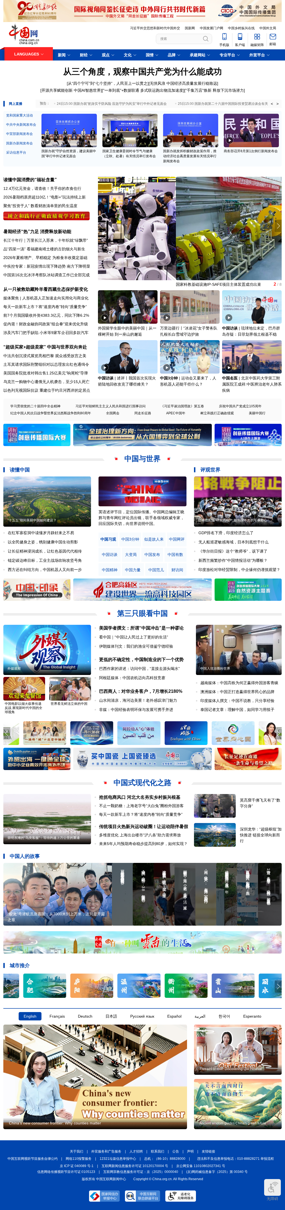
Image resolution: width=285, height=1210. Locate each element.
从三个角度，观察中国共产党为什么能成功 (142, 71)
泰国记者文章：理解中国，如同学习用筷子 (237, 709)
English (30, 1016)
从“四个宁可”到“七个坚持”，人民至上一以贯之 (108, 83)
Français (57, 1016)
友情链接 (208, 1151)
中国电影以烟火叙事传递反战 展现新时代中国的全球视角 (23, 708)
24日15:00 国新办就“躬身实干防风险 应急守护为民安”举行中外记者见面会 (112, 104)
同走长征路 (142, 413)
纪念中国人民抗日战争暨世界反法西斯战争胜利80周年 (50, 413)
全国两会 (112, 413)
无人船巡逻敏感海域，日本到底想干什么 (233, 542)
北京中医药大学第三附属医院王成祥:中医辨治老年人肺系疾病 (252, 384)
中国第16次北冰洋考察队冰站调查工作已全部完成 (46, 275)
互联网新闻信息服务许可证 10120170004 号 (135, 1166)
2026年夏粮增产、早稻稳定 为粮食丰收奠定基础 (45, 257)
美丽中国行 (257, 413)
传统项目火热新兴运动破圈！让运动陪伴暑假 (143, 826)
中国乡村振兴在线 (241, 28)
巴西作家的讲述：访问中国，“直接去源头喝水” (139, 668)
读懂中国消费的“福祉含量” (30, 179)
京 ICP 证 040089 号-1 (77, 1166)
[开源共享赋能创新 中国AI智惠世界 (70, 90)
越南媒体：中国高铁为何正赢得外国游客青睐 (239, 683)
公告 (175, 1151)
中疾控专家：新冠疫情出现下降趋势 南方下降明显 (46, 266)
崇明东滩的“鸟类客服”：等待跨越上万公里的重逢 (44, 838)
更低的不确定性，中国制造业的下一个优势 (141, 659)
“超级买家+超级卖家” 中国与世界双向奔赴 (45, 347)
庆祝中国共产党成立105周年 (240, 406)
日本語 (111, 1016)
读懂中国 (20, 470)
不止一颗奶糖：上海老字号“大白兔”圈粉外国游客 (141, 806)
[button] (278, 226)
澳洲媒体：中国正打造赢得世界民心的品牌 (237, 691)
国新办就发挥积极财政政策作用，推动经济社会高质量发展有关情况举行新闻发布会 (190, 156)
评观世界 (210, 470)
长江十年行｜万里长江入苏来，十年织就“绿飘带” (45, 240)
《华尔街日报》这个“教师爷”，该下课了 (232, 551)
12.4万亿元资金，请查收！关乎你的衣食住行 (42, 188)
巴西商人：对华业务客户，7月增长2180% (140, 691)
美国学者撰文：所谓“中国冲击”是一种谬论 (141, 628)
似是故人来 (154, 539)
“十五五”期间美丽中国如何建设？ (32, 520)
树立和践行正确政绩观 (217, 413)
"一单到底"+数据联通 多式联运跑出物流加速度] (143, 90)
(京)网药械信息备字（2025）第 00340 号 (217, 1172)
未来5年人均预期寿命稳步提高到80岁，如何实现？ (143, 843)
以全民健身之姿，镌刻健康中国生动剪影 (43, 542)
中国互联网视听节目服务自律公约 (33, 1159)
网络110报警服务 (79, 1159)
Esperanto (252, 1016)
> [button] (277, 103)
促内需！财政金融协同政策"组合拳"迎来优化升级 (45, 324)
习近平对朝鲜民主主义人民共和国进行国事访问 (110, 406)
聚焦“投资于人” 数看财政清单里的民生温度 (40, 206)
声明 (190, 1151)
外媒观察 (14, 669)
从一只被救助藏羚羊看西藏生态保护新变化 (45, 289)
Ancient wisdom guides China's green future (233, 1123)
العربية (200, 1016)
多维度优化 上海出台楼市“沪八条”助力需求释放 (140, 835)
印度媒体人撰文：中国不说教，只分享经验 (237, 700)
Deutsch (85, 1016)
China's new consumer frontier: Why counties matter (55, 1123)
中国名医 (230, 378)
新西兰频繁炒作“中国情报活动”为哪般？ (232, 560)
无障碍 (272, 1198)
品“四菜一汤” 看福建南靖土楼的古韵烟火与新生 (44, 249)
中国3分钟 (169, 378)
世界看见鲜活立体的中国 (69, 704)
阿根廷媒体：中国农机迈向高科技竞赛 (132, 678)
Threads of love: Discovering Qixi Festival (231, 1069)
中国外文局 (267, 28)
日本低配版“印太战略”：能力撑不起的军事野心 (232, 520)
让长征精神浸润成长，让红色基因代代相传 (45, 551)
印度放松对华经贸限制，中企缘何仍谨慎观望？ (239, 569)
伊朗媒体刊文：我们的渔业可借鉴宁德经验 (136, 646)
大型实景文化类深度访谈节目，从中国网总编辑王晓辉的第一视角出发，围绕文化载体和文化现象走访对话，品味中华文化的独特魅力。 (141, 518)
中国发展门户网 (211, 28)
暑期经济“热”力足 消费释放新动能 (37, 231)
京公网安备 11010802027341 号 (200, 1166)
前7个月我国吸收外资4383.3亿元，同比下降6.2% (46, 315)
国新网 (190, 28)
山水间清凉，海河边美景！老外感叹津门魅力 (138, 700)
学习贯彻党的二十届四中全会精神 (35, 406)
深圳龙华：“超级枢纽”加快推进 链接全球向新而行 (261, 835)
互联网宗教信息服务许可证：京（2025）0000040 (140, 1172)
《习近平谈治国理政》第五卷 (182, 406)
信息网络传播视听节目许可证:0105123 (66, 1172)
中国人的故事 (25, 856)
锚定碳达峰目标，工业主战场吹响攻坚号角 (45, 560)
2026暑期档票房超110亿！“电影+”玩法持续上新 (44, 197)
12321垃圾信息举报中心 (118, 1159)
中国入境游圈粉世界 (215, 669)
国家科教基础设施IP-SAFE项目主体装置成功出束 (140, 284)
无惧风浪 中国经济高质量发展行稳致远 (183, 83)
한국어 (224, 1016)
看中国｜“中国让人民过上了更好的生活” (133, 637)
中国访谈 (230, 328)
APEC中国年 (175, 413)
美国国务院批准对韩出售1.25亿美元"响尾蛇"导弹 (45, 373)
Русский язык (142, 1016)
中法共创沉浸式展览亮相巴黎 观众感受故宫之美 (44, 356)
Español (174, 1016)
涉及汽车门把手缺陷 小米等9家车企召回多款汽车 (46, 332)
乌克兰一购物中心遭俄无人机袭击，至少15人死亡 (46, 381)
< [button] (272, 103)
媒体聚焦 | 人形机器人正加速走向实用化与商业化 (46, 298)
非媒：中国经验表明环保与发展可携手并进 (136, 709)
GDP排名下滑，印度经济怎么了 (226, 533)
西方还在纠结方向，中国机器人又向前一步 (45, 569)
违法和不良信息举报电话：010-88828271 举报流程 (235, 1159)
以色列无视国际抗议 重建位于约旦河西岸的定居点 (46, 390)
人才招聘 (136, 1151)
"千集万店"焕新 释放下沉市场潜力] (215, 90)
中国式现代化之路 (142, 782)
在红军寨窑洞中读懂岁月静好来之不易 (41, 533)
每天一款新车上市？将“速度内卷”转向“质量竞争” (45, 306)
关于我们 (76, 1151)
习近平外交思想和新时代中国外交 (155, 28)
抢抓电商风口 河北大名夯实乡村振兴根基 (139, 797)
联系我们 (157, 1151)
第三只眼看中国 (142, 613)
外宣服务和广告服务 (106, 1151)
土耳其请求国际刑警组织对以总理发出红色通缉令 (46, 364)
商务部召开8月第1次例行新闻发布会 (251, 151)
